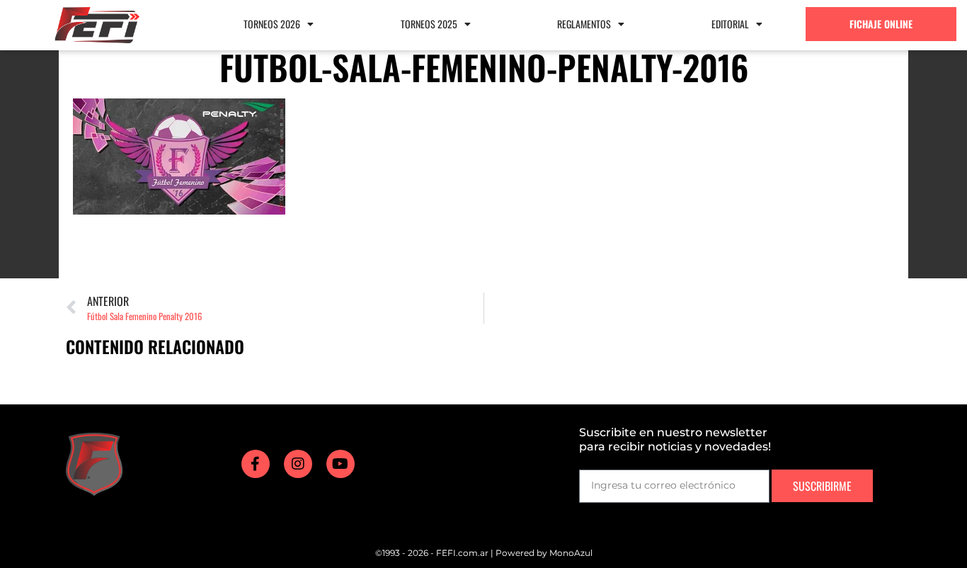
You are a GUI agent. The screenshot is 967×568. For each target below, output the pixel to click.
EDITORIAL (730, 23)
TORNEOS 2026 (272, 23)
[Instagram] (298, 464)
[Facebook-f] (255, 464)
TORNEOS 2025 (429, 23)
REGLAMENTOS (584, 23)
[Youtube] (340, 464)
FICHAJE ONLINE (880, 23)
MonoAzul (571, 552)
